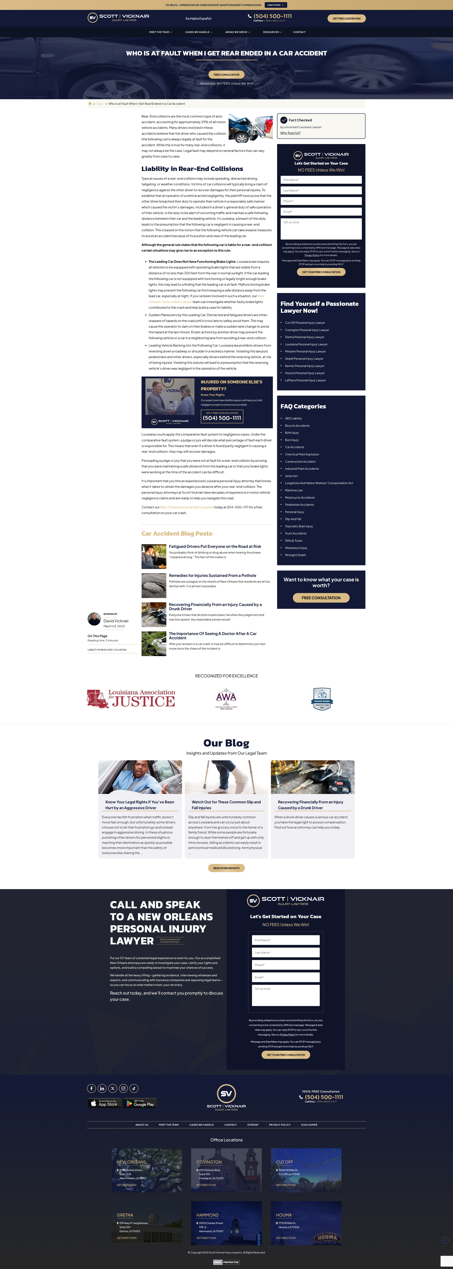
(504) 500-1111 (272, 16)
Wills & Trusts (293, 540)
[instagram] (123, 1088)
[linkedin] (102, 1088)
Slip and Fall (293, 519)
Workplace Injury (296, 548)
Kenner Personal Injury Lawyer (304, 366)
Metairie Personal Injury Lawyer (305, 351)
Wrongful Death (295, 555)
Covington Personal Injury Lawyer (307, 330)
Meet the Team (159, 32)
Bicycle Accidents (297, 425)
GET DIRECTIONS (127, 1184)
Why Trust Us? (290, 133)
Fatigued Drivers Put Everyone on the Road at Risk (215, 546)
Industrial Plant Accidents (302, 468)
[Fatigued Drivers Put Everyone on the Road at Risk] (154, 556)
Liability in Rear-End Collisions (107, 649)
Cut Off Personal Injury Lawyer (305, 322)
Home (89, 103)
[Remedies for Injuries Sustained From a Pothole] (154, 585)
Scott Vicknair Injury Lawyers (225, 1252)
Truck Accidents (295, 533)
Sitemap (253, 1124)
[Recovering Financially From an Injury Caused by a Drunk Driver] (154, 614)
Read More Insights (226, 868)
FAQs (100, 103)
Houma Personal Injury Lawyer (305, 373)
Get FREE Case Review (347, 18)
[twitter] (112, 1088)
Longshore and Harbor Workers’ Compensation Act (319, 483)
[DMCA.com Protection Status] (226, 1263)
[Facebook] (91, 1088)
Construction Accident (300, 461)
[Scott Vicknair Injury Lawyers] (118, 18)
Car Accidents (294, 447)
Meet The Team (169, 1124)
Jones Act (291, 476)
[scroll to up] (445, 1240)
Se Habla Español (198, 18)
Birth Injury (292, 432)
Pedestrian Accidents (299, 504)
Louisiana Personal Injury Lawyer (306, 344)
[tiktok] (134, 1088)
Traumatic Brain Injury (299, 526)
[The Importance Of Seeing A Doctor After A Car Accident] (154, 643)
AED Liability (293, 418)
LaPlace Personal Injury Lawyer (305, 380)
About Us (142, 1124)
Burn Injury (292, 440)
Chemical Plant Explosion (302, 454)
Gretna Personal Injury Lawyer (304, 337)
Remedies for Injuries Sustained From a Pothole (212, 575)
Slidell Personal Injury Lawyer (304, 358)
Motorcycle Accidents (300, 497)
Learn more (274, 4)
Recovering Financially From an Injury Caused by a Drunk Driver (215, 606)
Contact (299, 32)
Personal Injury (294, 512)
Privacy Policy (312, 255)
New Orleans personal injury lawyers (186, 507)
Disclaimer (309, 1124)
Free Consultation (226, 74)
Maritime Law (294, 490)
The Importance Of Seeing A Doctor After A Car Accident (213, 635)
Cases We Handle (197, 32)
